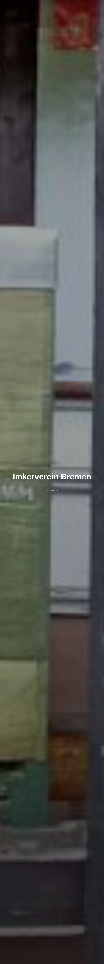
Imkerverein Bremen (52, 476)
